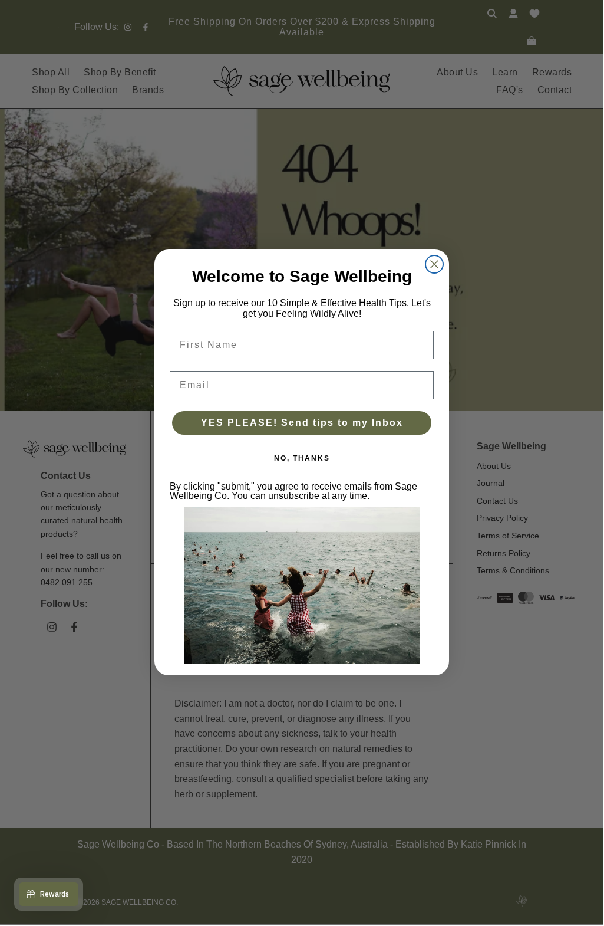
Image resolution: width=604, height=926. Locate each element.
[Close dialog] (434, 264)
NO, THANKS (302, 458)
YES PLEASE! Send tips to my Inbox (302, 423)
